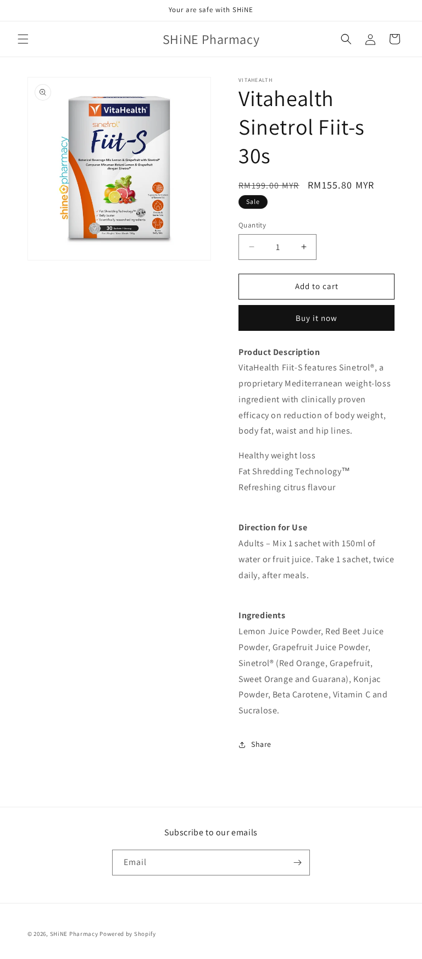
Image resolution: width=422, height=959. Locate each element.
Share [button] (261, 744)
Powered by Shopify (127, 934)
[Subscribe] (297, 862)
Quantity (252, 225)
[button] (23, 39)
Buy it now (316, 318)
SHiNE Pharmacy (74, 934)
